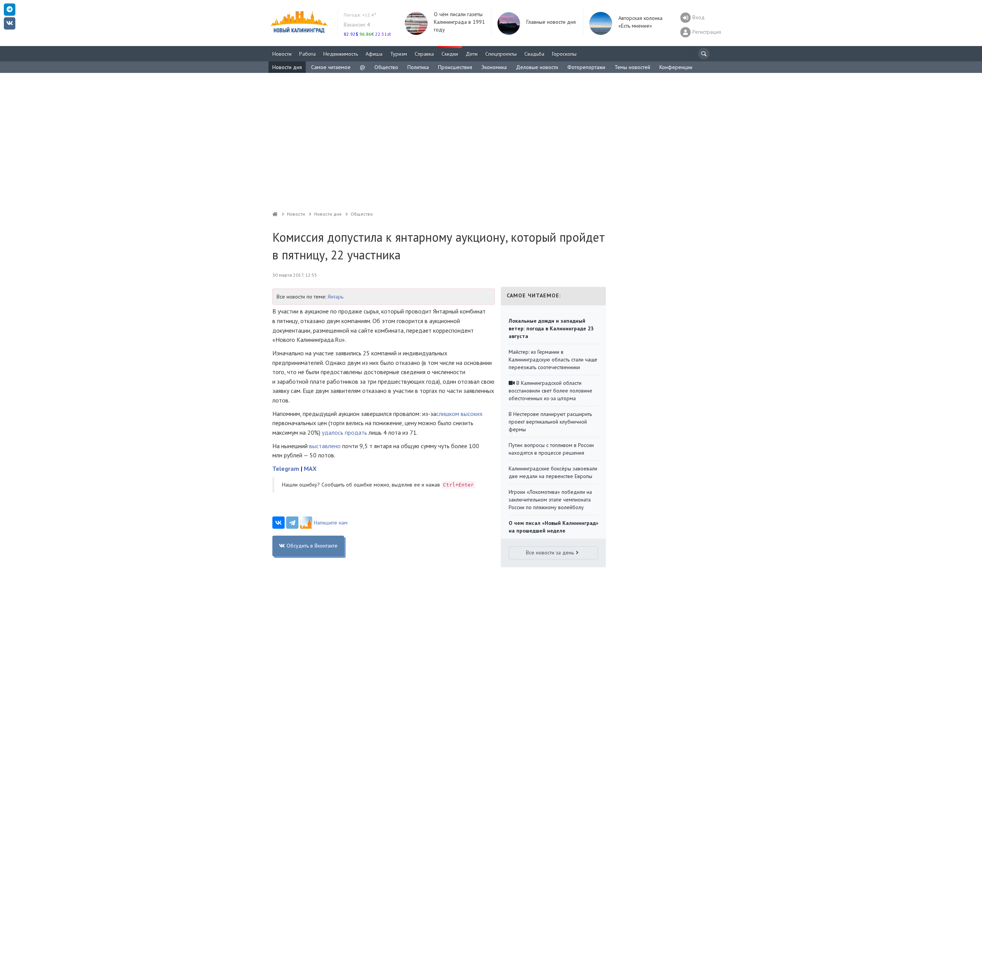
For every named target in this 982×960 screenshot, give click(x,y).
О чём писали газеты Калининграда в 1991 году (459, 22)
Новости (282, 53)
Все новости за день (550, 552)
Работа (307, 53)
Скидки (450, 53)
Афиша (374, 53)
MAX (310, 468)
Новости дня (287, 67)
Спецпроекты (501, 53)
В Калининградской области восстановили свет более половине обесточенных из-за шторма (550, 390)
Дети (472, 53)
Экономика (494, 67)
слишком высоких (459, 413)
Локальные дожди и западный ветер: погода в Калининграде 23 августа (551, 328)
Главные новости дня (551, 21)
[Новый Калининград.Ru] (275, 214)
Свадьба (534, 53)
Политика (418, 67)
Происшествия (455, 67)
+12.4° (360, 15)
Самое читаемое (331, 67)
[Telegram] (292, 522)
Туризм (398, 53)
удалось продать (344, 432)
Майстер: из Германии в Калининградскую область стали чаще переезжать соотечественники (553, 359)
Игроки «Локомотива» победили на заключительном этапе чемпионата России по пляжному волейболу (550, 499)
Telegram (285, 468)
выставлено (325, 446)
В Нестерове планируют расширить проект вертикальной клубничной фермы (550, 422)
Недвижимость (340, 53)
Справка (424, 53)
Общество (386, 67)
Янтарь (335, 296)
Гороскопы (564, 53)
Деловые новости (537, 67)
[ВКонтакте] (278, 522)
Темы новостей (632, 67)
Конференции (675, 67)
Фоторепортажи (586, 67)
